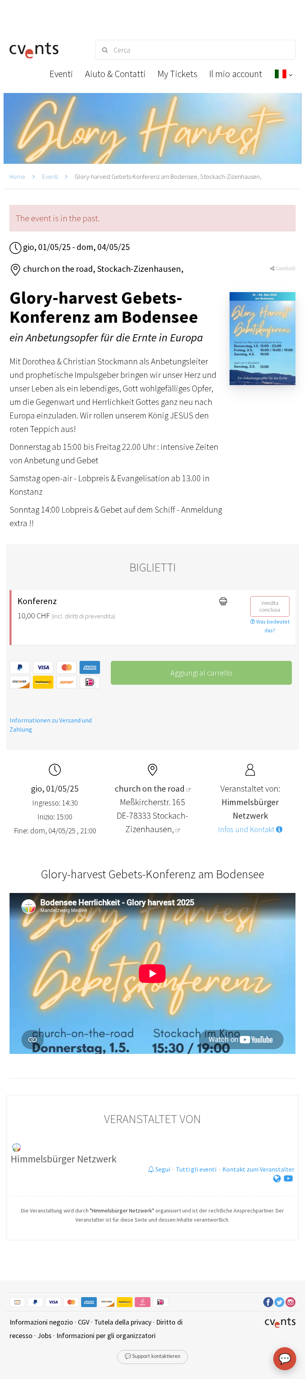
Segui (162, 1169)
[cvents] (45, 50)
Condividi (284, 268)
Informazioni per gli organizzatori (106, 1335)
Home (17, 176)
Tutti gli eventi (196, 1169)
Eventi (50, 176)
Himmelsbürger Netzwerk (63, 1158)
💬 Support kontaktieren (152, 1356)
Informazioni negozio (41, 1322)
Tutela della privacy (122, 1322)
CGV (83, 1322)
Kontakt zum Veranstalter (258, 1169)
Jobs (44, 1335)
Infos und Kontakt (247, 829)
